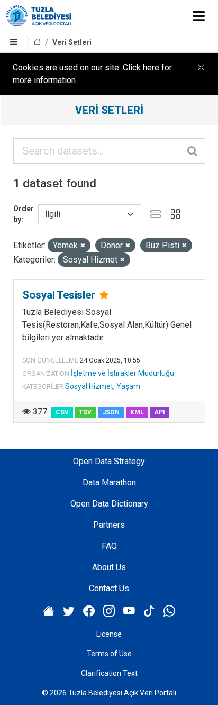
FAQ (109, 546)
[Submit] (193, 151)
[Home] (37, 42)
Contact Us (109, 588)
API (159, 412)
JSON (111, 412)
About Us (109, 567)
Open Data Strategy (109, 461)
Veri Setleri (72, 42)
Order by (23, 214)
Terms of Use (109, 653)
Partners (109, 525)
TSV (85, 412)
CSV (62, 412)
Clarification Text (109, 673)
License (109, 634)
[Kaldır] (82, 245)
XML (137, 412)
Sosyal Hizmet (89, 386)
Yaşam (128, 386)
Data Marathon (109, 482)
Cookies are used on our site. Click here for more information (92, 73)
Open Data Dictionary (109, 504)
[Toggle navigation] (199, 16)
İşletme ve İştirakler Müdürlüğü (122, 373)
